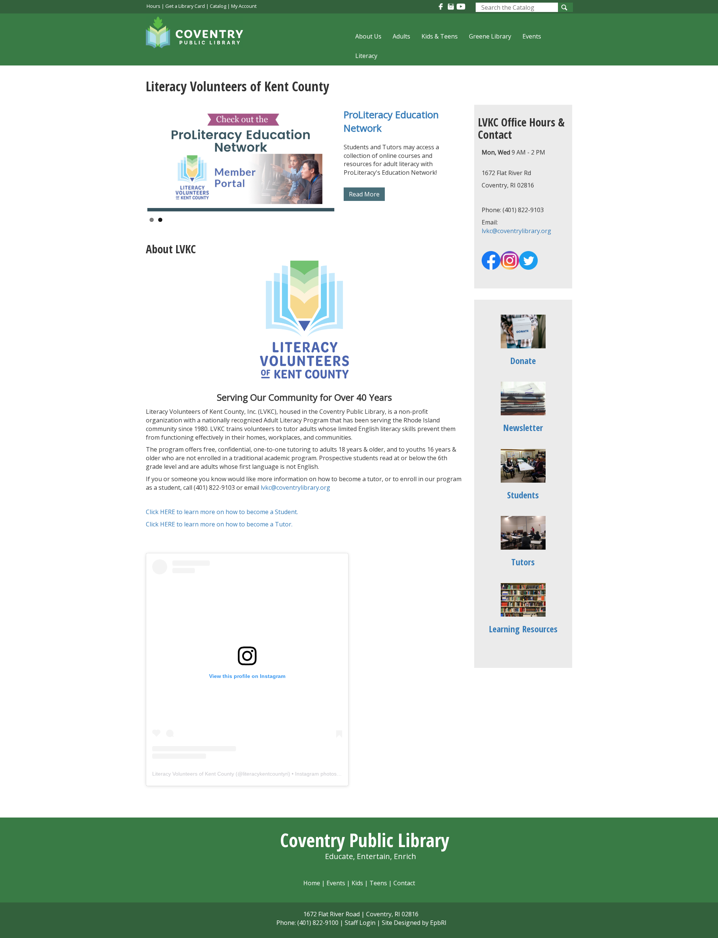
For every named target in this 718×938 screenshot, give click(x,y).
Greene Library (490, 36)
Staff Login (360, 923)
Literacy (366, 56)
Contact (404, 883)
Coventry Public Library (364, 840)
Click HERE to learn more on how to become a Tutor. (219, 524)
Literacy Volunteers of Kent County (193, 774)
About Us (368, 36)
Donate (523, 360)
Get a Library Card (185, 6)
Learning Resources (523, 629)
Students (523, 495)
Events (531, 36)
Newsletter (523, 427)
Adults (401, 36)
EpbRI (438, 923)
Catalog (218, 6)
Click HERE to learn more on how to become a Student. (222, 512)
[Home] (198, 37)
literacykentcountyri (265, 774)
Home (311, 883)
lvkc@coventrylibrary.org (295, 487)
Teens (378, 883)
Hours (153, 6)
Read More (364, 194)
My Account (244, 6)
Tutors (523, 562)
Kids (357, 883)
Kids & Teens (439, 36)
